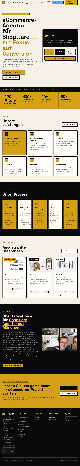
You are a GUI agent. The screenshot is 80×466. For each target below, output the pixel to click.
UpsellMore (58, 2)
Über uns (48, 2)
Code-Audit (21, 429)
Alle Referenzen (69, 251)
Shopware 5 (21, 424)
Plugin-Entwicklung (23, 426)
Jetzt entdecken (59, 58)
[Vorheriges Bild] (72, 330)
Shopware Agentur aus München (14, 323)
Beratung (20, 431)
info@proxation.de (69, 393)
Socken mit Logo (33, 356)
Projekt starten (66, 388)
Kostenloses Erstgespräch (13, 72)
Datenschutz (52, 419)
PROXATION (10, 2)
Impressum (52, 417)
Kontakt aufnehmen (70, 2)
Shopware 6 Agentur (23, 417)
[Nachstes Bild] (76, 330)
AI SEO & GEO (21, 436)
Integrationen (22, 434)
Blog (42, 2)
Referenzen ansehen (11, 77)
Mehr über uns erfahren (12, 365)
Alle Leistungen (69, 124)
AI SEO (27, 2)
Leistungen (19, 2)
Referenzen (34, 2)
